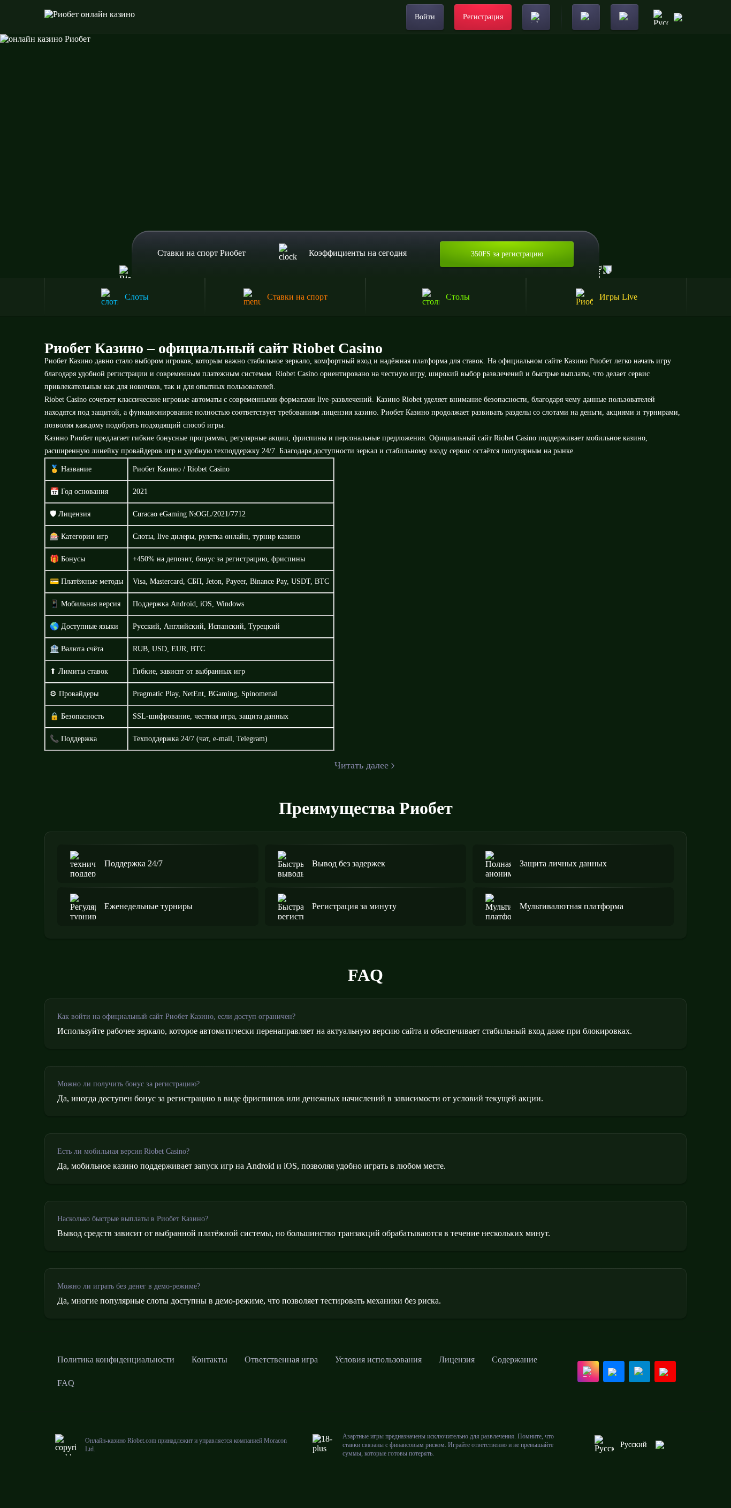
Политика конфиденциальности (115, 1359)
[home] (89, 17)
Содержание (514, 1359)
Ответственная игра (281, 1359)
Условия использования (378, 1359)
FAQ (65, 1383)
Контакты (209, 1359)
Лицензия (457, 1359)
